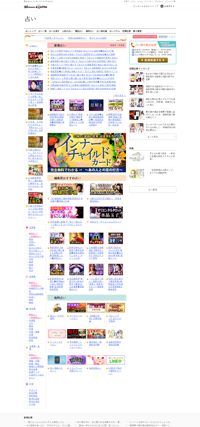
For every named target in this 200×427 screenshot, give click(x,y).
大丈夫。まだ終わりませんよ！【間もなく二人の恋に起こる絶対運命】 (35, 127)
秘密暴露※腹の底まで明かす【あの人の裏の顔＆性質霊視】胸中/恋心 (83, 61)
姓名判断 (33, 393)
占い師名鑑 (102, 31)
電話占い (79, 31)
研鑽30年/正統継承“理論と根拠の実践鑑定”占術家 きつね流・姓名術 (115, 119)
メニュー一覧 (170, 1)
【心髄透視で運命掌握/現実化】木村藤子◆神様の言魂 (66, 199)
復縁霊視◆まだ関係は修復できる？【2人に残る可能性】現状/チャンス (84, 71)
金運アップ (34, 372)
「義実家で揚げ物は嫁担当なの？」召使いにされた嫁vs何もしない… (160, 425)
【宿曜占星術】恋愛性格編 (95, 318)
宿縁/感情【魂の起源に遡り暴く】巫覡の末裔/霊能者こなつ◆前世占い (57, 252)
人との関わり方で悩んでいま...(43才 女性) (153, 55)
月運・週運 (34, 332)
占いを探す (54, 31)
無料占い (90, 31)
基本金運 (33, 369)
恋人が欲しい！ (36, 251)
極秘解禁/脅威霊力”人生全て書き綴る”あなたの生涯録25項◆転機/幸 (82, 75)
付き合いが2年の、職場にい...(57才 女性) (153, 50)
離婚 (31, 302)
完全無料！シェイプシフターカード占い (76, 345)
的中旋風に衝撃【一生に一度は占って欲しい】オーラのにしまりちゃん (66, 224)
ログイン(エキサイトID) (145, 37)
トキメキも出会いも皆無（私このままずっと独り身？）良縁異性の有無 (35, 99)
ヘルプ (172, 37)
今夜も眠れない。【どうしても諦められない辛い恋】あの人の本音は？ (35, 155)
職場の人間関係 (36, 366)
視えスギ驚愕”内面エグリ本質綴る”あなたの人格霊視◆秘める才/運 (82, 51)
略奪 (31, 265)
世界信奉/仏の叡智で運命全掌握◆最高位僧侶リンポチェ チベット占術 (76, 252)
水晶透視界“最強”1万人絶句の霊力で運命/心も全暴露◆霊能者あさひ (76, 284)
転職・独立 (34, 363)
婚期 (31, 300)
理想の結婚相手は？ (77, 38)
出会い (32, 297)
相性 (31, 239)
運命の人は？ (35, 253)
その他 (32, 404)
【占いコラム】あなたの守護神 (115, 318)
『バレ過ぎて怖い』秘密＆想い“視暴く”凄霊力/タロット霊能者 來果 (96, 284)
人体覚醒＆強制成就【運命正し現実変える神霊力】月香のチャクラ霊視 (96, 252)
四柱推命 (33, 396)
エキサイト (169, 6)
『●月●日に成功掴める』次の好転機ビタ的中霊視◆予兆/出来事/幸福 (83, 82)
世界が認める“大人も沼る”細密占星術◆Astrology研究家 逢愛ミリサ (115, 252)
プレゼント (159, 1)
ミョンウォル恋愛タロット (76, 369)
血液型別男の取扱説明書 (115, 343)
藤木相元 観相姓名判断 (95, 343)
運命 (31, 326)
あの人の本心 (35, 248)
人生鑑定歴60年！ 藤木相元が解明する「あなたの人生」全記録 (35, 183)
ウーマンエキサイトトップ (145, 6)
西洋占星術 (34, 401)
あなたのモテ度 (36, 256)
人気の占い (67, 31)
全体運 (32, 320)
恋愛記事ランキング (139, 68)
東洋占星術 (34, 399)
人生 (31, 323)
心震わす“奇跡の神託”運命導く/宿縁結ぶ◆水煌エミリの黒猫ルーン (76, 119)
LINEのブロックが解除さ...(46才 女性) (152, 52)
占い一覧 (42, 31)
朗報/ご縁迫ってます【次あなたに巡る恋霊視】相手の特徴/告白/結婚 (83, 89)
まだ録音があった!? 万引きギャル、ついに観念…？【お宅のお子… (58, 425)
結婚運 (32, 276)
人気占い (33, 46)
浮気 (31, 259)
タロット (33, 390)
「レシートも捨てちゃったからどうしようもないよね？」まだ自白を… (161, 422)
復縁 (31, 262)
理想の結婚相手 (36, 294)
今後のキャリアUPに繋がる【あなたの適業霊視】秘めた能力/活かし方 (84, 65)
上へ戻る (152, 189)
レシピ (140, 1)
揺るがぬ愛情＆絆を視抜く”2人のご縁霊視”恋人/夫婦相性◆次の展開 (82, 54)
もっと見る (153, 136)
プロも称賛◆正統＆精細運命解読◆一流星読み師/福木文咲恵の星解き (96, 119)
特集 (131, 148)
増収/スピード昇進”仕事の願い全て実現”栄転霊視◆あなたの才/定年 (82, 78)
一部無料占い (35, 236)
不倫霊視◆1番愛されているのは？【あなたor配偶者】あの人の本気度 (83, 68)
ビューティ (149, 1)
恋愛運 (32, 227)
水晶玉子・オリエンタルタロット (106, 222)
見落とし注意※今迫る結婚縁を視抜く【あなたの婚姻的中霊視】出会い (84, 58)
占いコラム (115, 31)
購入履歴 (137, 31)
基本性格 (33, 337)
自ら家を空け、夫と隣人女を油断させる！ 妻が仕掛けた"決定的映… (109, 422)
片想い (32, 242)
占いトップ (30, 31)
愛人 (31, 268)
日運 (31, 334)
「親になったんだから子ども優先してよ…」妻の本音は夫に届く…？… (60, 422)
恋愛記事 (126, 31)
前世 (31, 340)
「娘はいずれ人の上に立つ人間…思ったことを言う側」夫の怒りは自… (111, 425)
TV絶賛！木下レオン (54, 38)
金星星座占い (95, 368)
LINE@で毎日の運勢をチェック (115, 371)
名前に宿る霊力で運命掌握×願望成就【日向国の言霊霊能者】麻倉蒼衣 (115, 284)
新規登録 (163, 37)
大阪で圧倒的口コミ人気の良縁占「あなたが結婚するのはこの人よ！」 (35, 212)
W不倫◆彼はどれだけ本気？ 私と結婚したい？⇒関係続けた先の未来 (35, 71)
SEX (31, 270)
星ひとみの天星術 (97, 38)
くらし (133, 1)
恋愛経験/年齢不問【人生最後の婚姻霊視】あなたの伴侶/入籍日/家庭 (83, 85)
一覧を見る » (119, 95)
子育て (126, 1)
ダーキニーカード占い (76, 317)
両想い (32, 245)
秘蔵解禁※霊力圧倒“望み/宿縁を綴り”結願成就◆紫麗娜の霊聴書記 (57, 119)
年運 (31, 329)
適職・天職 (34, 361)
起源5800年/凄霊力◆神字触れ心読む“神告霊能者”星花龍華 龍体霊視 (57, 284)
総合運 (32, 308)
